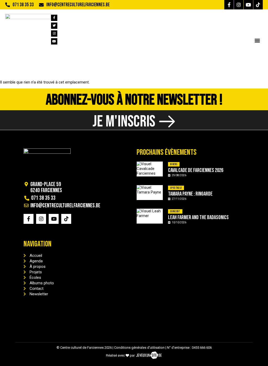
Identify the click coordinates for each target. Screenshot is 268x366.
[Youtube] (248, 4)
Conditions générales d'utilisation (139, 348)
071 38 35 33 (23, 5)
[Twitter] (54, 26)
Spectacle (176, 188)
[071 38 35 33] (7, 4)
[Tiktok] (258, 4)
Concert (175, 211)
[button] (257, 40)
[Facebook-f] (229, 4)
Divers (173, 164)
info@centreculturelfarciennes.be (78, 5)
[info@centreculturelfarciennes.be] (41, 4)
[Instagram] (238, 4)
